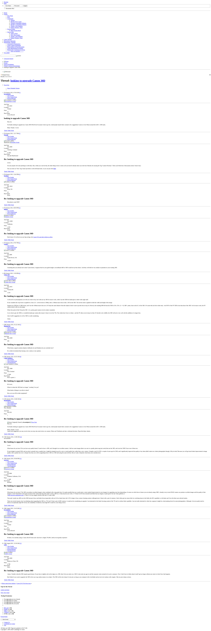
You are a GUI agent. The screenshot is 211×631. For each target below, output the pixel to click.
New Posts (10, 15)
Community (10, 18)
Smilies (6, 609)
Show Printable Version (13, 88)
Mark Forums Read (16, 30)
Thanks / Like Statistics (17, 26)
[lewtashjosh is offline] (10, 101)
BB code (6, 608)
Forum (5, 14)
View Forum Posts (12, 97)
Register (6, 2)
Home (5, 13)
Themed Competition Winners (18, 23)
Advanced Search (8, 58)
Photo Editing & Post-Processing (15, 47)
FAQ (8, 17)
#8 (20, 356)
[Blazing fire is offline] (10, 333)
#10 (21, 437)
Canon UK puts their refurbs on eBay (43, 237)
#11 (21, 458)
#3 (19, 174)
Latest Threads (8, 39)
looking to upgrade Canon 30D (27, 80)
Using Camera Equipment (14, 45)
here (54, 168)
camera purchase (5, 590)
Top (5, 625)
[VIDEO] (6, 612)
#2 (19, 133)
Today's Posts (14, 33)
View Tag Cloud (5, 592)
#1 (20, 92)
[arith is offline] (8, 553)
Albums (13, 20)
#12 (20, 508)
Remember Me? (10, 8)
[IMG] (5, 611)
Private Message (11, 98)
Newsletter (7, 53)
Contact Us (7, 622)
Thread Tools (6, 85)
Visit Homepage (11, 362)
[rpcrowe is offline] (9, 469)
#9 (20, 399)
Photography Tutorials (9, 42)
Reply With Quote (9, 130)
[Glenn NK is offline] (9, 282)
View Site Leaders (15, 35)
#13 (21, 543)
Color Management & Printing (15, 48)
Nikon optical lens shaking (8, 583)
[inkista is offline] (8, 216)
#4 (19, 208)
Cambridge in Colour (9, 623)
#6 (19, 273)
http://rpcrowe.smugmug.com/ (16, 495)
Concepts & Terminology (13, 44)
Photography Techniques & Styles (16, 50)
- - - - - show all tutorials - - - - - (15, 51)
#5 (19, 243)
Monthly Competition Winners (18, 24)
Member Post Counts (16, 21)
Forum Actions (11, 29)
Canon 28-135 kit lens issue (23, 583)
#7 (20, 324)
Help (5, 3)
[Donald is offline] (14, 142)
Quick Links (10, 32)
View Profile (10, 95)
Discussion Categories (9, 41)
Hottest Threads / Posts (17, 27)
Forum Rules (4, 616)
